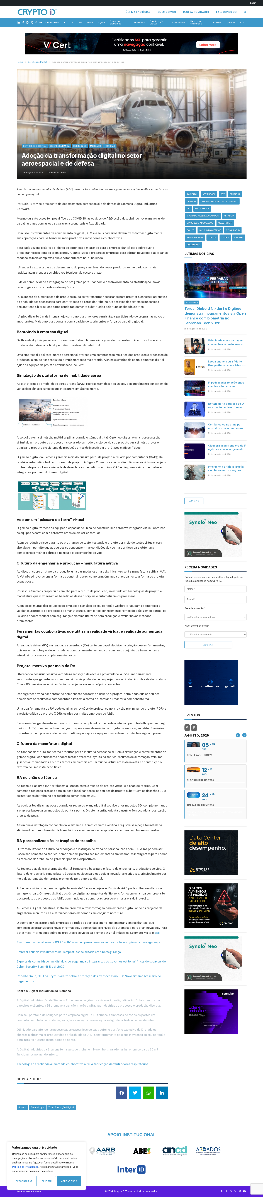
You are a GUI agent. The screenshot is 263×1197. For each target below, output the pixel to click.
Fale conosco (226, 12)
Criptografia (52, 22)
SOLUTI (190, 230)
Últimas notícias (138, 12)
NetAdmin (229, 216)
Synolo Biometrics (210, 230)
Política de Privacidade (25, 1166)
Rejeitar (47, 1181)
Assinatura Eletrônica (116, 22)
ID (65, 22)
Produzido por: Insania (29, 1191)
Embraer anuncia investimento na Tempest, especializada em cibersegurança (69, 952)
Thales (212, 237)
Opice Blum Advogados (200, 223)
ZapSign (238, 237)
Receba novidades (196, 12)
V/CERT (225, 237)
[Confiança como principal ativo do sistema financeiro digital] (194, 430)
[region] (46, 1166)
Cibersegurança (60, 146)
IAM (80, 22)
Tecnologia (37, 1107)
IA (72, 22)
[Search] (245, 12)
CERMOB (191, 201)
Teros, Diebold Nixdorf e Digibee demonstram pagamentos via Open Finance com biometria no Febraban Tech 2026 (215, 315)
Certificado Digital (34, 146)
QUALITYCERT (225, 223)
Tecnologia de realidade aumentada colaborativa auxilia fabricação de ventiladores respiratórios (82, 1064)
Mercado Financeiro (196, 22)
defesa (22, 1107)
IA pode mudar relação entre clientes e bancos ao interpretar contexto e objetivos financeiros (226, 384)
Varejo (217, 22)
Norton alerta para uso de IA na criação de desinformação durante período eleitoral (227, 405)
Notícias (110, 146)
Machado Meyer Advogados (203, 216)
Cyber (101, 22)
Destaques (79, 146)
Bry (223, 194)
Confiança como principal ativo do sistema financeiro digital (225, 426)
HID (188, 208)
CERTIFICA (235, 194)
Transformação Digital (61, 1107)
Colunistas (193, 244)
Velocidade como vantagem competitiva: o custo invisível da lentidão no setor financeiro (226, 342)
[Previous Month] (238, 735)
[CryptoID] (37, 12)
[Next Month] (244, 735)
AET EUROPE (209, 194)
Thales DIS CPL (195, 237)
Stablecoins (178, 22)
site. (157, 932)
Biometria (139, 22)
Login (253, 2)
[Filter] (194, 727)
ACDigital (192, 194)
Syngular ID (233, 230)
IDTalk (90, 22)
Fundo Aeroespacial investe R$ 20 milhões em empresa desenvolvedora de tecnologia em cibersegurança (88, 942)
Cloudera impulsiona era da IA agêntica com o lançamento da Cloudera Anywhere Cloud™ (227, 447)
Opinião (230, 22)
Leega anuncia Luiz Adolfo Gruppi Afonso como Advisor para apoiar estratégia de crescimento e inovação (226, 363)
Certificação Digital (157, 22)
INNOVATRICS (202, 208)
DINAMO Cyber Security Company (219, 201)
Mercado (95, 146)
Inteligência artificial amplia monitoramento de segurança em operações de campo (227, 468)
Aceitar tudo (69, 1181)
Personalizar (24, 1181)
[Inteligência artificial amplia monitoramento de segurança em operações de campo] (194, 472)
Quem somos (167, 12)
